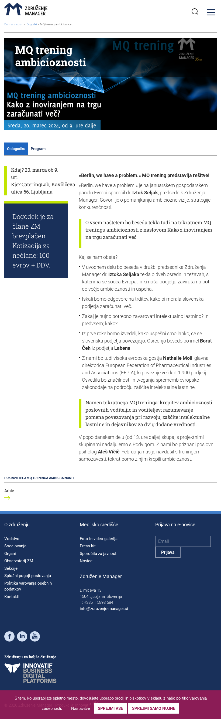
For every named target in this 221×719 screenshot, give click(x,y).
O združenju (17, 524)
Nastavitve (80, 708)
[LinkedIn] (22, 637)
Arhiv (9, 490)
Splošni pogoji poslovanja (27, 575)
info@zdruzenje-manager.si (104, 608)
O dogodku (16, 149)
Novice (86, 560)
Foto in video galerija (99, 538)
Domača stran (13, 24)
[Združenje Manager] (25, 9)
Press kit (88, 546)
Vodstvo (11, 538)
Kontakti (11, 596)
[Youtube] (35, 637)
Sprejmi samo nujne (153, 708)
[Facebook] (9, 637)
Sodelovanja (15, 546)
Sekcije (11, 568)
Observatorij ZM (18, 560)
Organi (10, 553)
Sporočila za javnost (98, 553)
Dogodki (31, 24)
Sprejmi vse (110, 708)
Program (38, 149)
